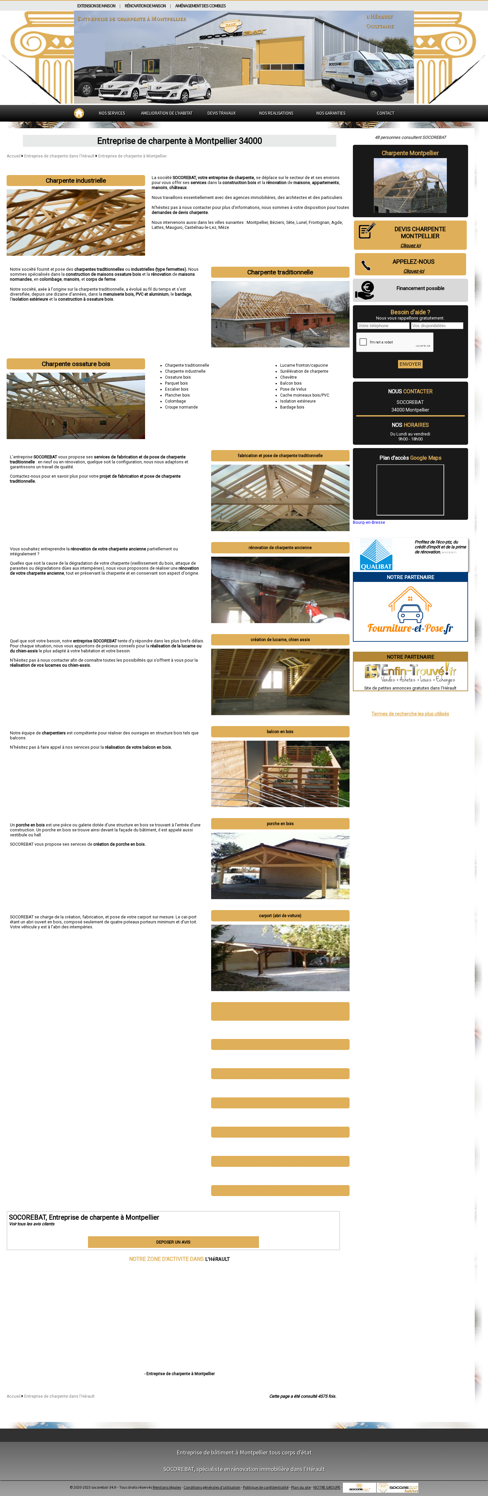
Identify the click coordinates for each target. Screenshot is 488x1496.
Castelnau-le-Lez (200, 227)
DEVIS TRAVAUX (221, 113)
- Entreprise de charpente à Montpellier (179, 1373)
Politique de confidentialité (265, 1487)
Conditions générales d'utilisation (212, 1487)
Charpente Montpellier (410, 153)
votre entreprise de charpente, (227, 177)
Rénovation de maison (145, 6)
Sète (290, 222)
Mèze (223, 227)
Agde (336, 222)
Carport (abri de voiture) (280, 915)
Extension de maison (96, 6)
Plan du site (301, 1487)
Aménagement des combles (200, 6)
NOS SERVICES (112, 113)
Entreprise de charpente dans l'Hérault (60, 156)
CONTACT (385, 113)
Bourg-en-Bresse (369, 522)
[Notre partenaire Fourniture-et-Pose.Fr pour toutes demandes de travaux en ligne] (410, 638)
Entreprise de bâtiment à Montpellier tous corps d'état (244, 1452)
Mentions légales (167, 1487)
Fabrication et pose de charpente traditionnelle (280, 455)
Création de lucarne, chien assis (280, 639)
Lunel (301, 222)
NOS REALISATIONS (276, 113)
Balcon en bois (280, 731)
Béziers (277, 222)
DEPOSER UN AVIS (173, 1242)
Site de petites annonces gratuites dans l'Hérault (410, 688)
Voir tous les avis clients (31, 1223)
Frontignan (319, 222)
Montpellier (257, 222)
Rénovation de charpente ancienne (280, 547)
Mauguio (174, 227)
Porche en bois (280, 823)
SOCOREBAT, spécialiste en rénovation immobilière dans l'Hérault (244, 1469)
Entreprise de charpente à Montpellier (132, 156)
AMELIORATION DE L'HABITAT (167, 113)
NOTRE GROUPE (326, 1487)
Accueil (14, 156)
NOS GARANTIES (330, 113)
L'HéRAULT (217, 1259)
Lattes (158, 227)
